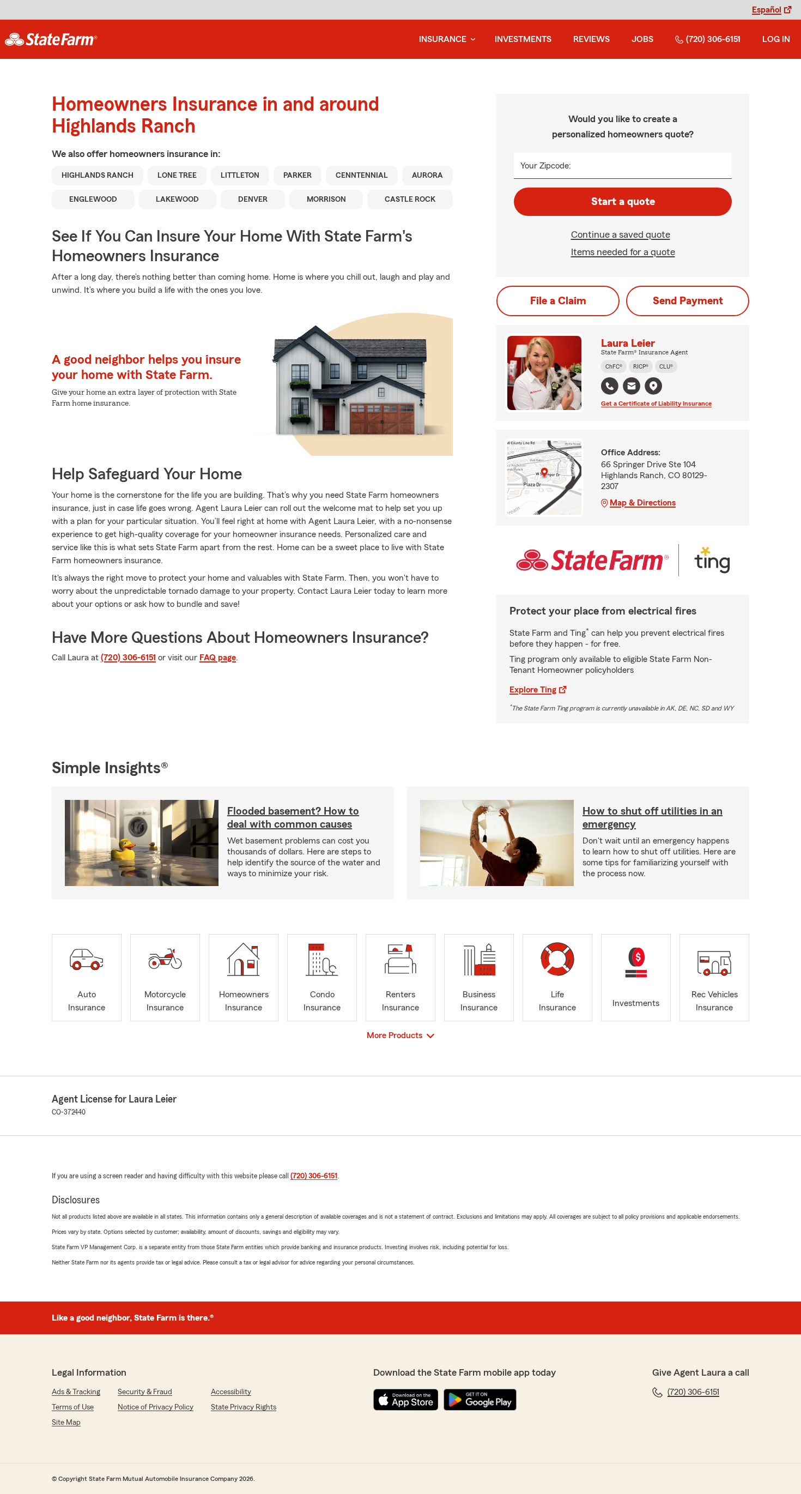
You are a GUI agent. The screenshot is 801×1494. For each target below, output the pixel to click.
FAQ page (217, 657)
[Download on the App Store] (406, 1400)
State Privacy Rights (243, 1407)
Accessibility (231, 1392)
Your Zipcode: (545, 165)
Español (766, 9)
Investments (523, 39)
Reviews (591, 39)
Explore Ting (532, 689)
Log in (776, 39)
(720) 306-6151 (713, 39)
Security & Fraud (145, 1392)
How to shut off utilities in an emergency (652, 818)
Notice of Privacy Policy (155, 1407)
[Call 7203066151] (609, 386)
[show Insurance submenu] (470, 39)
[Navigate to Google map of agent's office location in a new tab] (653, 386)
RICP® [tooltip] (640, 366)
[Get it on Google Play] (480, 1400)
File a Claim (558, 301)
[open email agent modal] (631, 387)
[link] (51, 39)
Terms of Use (73, 1407)
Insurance (442, 39)
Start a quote (623, 201)
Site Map (66, 1422)
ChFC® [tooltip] (613, 366)
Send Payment (688, 301)
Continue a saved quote (620, 234)
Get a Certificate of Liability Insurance (656, 403)
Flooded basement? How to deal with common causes (293, 818)
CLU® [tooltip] (666, 366)
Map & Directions (643, 502)
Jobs (642, 39)
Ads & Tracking (76, 1392)
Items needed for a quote (623, 252)
